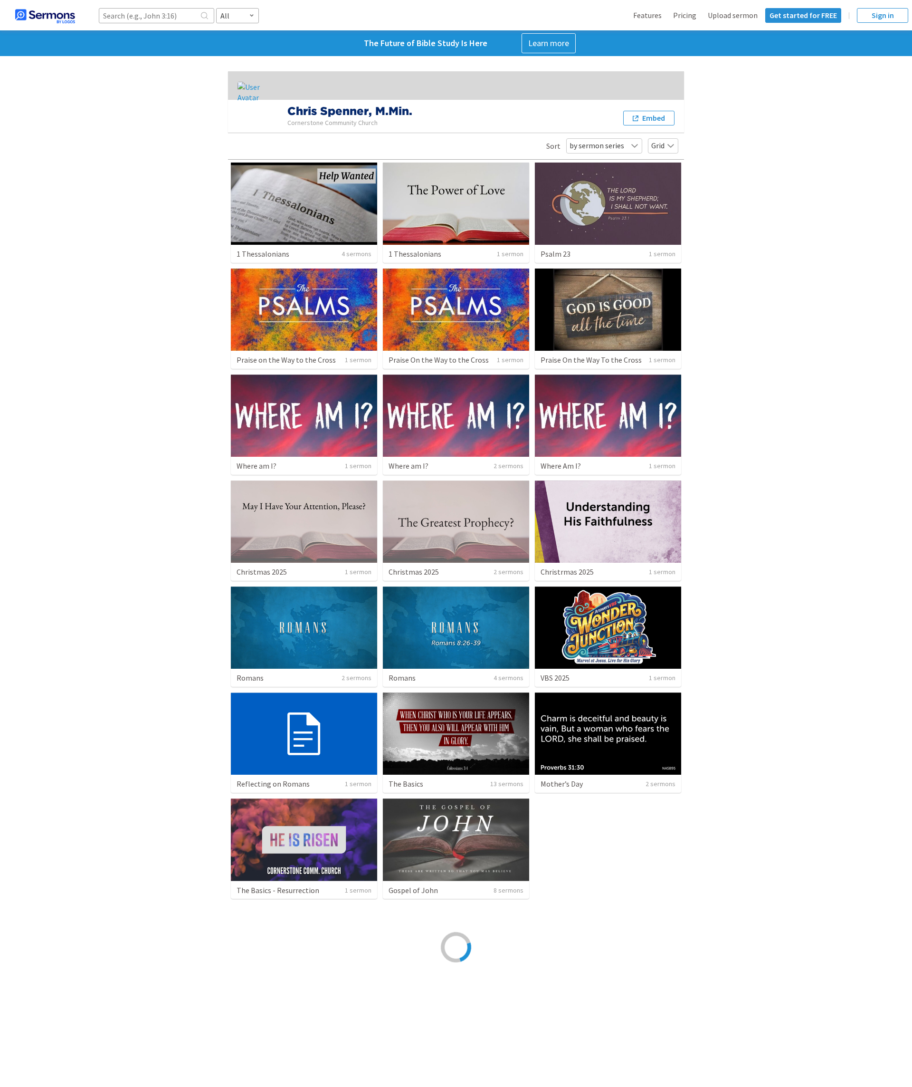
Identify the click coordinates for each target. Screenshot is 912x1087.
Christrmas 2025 (567, 572)
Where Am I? (561, 466)
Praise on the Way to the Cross (286, 360)
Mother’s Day (562, 784)
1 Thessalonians (263, 254)
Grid (658, 145)
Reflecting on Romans (273, 784)
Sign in (883, 15)
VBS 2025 (555, 678)
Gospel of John (413, 890)
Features (647, 15)
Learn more (548, 43)
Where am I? (256, 466)
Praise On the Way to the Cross (439, 360)
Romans (250, 678)
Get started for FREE (803, 15)
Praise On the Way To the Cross (591, 360)
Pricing (684, 15)
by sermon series (597, 145)
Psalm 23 (555, 254)
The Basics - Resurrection (278, 890)
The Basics (406, 784)
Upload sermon (733, 15)
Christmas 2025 (262, 572)
